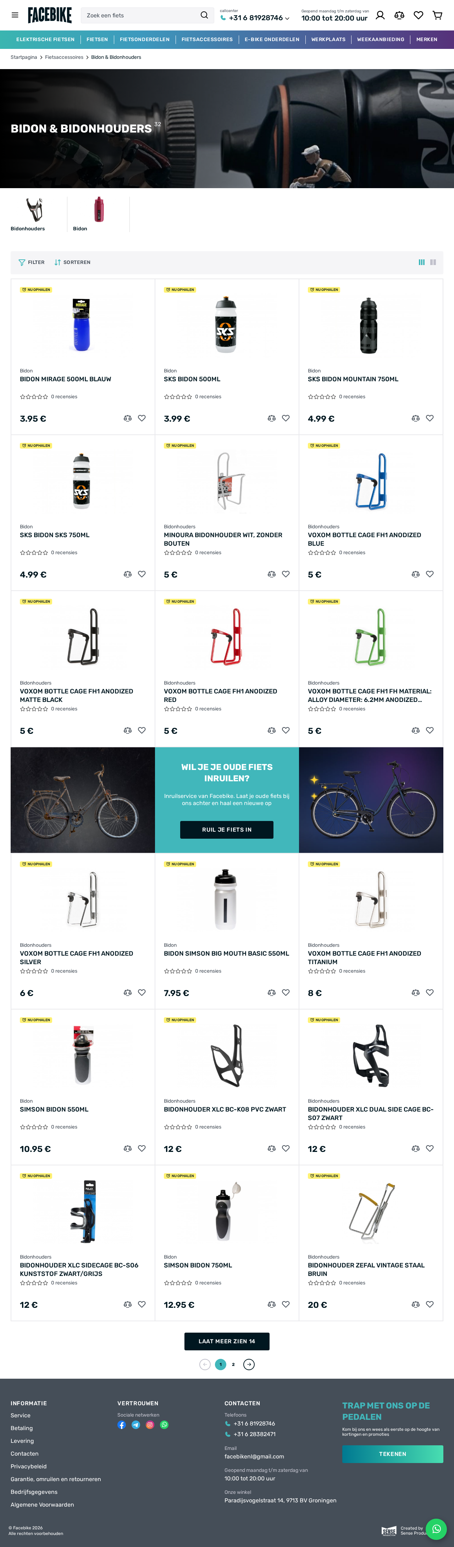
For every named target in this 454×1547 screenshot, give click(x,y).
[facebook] (121, 1425)
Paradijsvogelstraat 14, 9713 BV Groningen (281, 1500)
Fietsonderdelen (145, 40)
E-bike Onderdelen (272, 40)
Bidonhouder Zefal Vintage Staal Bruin (366, 1269)
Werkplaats (328, 40)
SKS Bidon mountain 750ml (353, 379)
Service (21, 1415)
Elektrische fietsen (45, 40)
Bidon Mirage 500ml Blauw (65, 379)
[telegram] (136, 1425)
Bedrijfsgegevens (34, 1492)
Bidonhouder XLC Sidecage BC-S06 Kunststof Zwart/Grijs (79, 1269)
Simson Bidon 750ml (198, 1265)
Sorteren (77, 262)
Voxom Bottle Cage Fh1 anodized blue (364, 539)
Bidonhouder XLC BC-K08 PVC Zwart (225, 1109)
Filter (36, 262)
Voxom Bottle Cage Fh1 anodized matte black (76, 695)
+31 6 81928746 (256, 18)
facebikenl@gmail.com (254, 1456)
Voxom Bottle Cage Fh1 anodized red (220, 695)
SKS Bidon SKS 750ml (54, 535)
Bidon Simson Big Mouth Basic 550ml (226, 953)
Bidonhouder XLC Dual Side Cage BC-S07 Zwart (371, 1114)
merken (427, 40)
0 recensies (64, 396)
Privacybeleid (29, 1466)
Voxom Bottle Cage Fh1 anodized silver (76, 958)
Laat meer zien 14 (227, 1341)
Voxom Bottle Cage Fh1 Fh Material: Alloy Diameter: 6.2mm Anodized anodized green (370, 695)
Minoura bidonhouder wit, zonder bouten (223, 539)
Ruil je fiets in (226, 829)
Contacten (25, 1454)
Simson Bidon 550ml (54, 1109)
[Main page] (50, 15)
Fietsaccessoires (207, 40)
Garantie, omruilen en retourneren (56, 1479)
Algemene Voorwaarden (42, 1505)
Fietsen (97, 40)
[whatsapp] (164, 1425)
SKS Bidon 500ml (192, 379)
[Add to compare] (127, 418)
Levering (22, 1441)
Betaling (22, 1428)
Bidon (26, 371)
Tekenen (392, 1454)
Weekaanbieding (380, 40)
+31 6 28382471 (255, 1434)
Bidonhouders (179, 526)
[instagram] (150, 1425)
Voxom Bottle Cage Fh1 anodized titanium (364, 958)
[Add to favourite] (142, 418)
